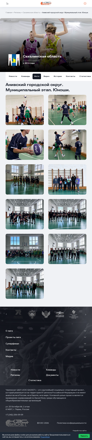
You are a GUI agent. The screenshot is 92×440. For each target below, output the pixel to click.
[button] (7, 314)
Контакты (70, 76)
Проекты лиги (13, 337)
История (58, 76)
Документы (52, 375)
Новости (13, 76)
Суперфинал (12, 343)
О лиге (9, 331)
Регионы (17, 13)
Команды (25, 76)
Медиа (9, 356)
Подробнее (45, 437)
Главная (9, 13)
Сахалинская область (31, 13)
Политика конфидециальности (71, 423)
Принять (84, 436)
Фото (36, 76)
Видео (46, 76)
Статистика (34, 380)
